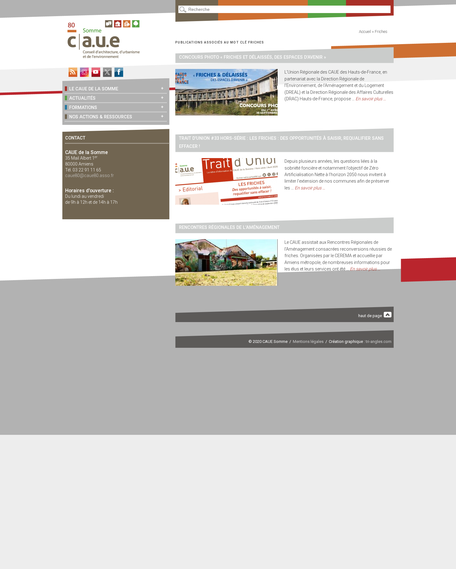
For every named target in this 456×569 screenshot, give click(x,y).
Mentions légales (308, 341)
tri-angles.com (378, 341)
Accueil (365, 31)
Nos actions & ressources (100, 116)
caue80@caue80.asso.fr (89, 175)
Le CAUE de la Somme (93, 88)
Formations (83, 107)
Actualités (82, 98)
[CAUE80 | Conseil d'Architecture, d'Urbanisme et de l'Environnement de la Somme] (105, 56)
